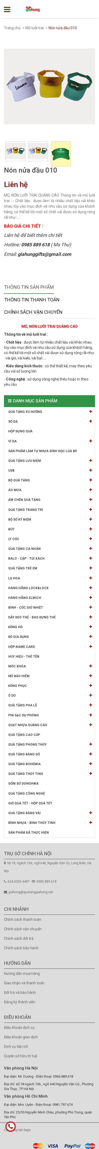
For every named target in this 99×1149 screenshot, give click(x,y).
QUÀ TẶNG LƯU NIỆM (24, 461)
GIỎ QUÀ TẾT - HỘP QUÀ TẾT (30, 803)
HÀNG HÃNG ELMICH (24, 598)
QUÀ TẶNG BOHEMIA (24, 764)
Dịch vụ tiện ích (16, 1046)
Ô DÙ (12, 695)
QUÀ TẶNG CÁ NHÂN (24, 549)
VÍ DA (12, 441)
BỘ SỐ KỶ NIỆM (19, 519)
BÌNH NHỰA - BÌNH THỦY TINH (31, 823)
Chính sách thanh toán (22, 919)
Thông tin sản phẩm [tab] (29, 287)
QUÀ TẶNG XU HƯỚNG (25, 412)
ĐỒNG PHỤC (17, 686)
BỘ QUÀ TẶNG (19, 480)
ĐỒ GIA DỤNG (18, 637)
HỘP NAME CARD (21, 647)
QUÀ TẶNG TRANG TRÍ (25, 510)
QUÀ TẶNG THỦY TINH (25, 774)
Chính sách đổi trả (19, 938)
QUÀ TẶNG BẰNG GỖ (24, 754)
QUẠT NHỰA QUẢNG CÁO (27, 725)
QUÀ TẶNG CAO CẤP (24, 735)
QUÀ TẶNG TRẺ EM (22, 568)
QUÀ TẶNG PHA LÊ (22, 705)
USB (11, 470)
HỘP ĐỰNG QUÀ (20, 431)
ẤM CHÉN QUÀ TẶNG (24, 500)
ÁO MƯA (14, 490)
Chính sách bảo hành (21, 948)
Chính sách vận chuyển (23, 929)
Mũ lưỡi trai (34, 28)
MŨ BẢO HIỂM (19, 676)
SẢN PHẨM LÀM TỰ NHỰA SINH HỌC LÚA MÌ (42, 451)
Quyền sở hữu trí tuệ (20, 1056)
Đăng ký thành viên (19, 1002)
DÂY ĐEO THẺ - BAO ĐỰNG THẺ (32, 617)
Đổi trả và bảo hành (20, 992)
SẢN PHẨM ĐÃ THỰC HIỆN (28, 832)
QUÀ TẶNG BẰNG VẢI (24, 813)
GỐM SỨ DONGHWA (23, 783)
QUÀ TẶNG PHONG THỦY (27, 744)
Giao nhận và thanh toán (24, 983)
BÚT (11, 529)
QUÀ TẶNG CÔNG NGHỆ (26, 793)
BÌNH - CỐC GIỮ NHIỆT (25, 607)
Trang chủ (12, 28)
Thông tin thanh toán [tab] (32, 299)
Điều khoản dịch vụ (19, 1027)
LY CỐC (13, 539)
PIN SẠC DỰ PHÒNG (23, 715)
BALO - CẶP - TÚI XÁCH (26, 558)
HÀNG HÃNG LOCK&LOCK (28, 588)
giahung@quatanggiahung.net (30, 892)
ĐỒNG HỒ (15, 627)
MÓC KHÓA (17, 666)
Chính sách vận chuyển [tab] (33, 312)
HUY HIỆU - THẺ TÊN (23, 656)
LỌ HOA (14, 578)
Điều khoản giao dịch (21, 1037)
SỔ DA (13, 421)
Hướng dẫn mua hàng (22, 973)
